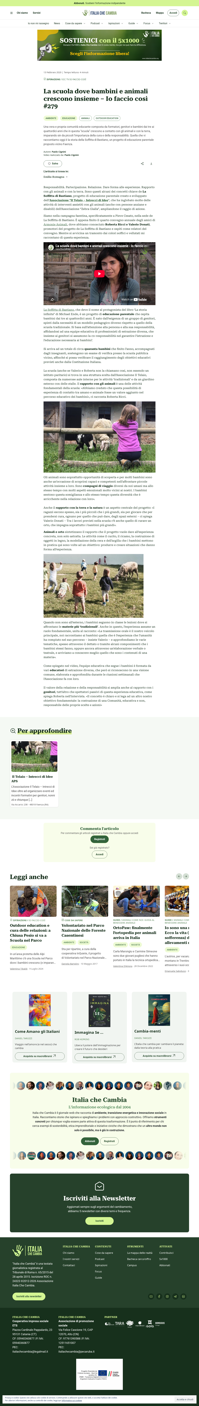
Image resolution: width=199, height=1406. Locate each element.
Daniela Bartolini (70, 963)
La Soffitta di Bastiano (59, 309)
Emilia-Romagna (54, 176)
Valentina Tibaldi (19, 968)
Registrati (99, 839)
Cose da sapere (104, 1253)
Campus (132, 1265)
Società (84, 942)
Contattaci (69, 1265)
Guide (98, 1277)
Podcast (99, 1259)
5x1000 (163, 1259)
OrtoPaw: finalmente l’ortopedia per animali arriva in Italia (134, 933)
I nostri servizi (71, 1259)
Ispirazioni (53, 79)
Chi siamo (68, 1253)
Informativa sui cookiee (72, 1400)
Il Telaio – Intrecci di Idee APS (32, 779)
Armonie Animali (55, 224)
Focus (98, 1271)
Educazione (68, 118)
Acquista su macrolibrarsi (37, 1056)
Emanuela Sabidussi (175, 971)
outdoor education (107, 118)
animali (85, 118)
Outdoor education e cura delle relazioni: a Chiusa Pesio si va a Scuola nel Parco (30, 933)
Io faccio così (77, 79)
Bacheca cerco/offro (139, 1259)
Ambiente (51, 118)
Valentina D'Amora (122, 966)
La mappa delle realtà (139, 1253)
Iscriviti (99, 1220)
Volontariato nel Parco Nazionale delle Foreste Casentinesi (84, 930)
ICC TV (65, 79)
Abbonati (90, 1141)
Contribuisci (166, 1253)
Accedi (173, 12)
